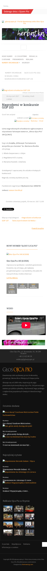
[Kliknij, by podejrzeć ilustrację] (23, 90)
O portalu (5, 544)
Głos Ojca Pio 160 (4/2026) (18, 261)
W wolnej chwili (11, 76)
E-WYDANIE (6, 59)
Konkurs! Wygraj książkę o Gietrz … (16, 491)
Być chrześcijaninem (10, 431)
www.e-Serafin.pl (15, 190)
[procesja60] (8, 525)
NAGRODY (26, 62)
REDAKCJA (33, 56)
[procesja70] (29, 525)
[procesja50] (29, 517)
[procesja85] (29, 533)
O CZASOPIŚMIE (21, 56)
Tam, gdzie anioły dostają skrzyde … (16, 434)
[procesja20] (19, 509)
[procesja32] (29, 509)
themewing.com (27, 564)
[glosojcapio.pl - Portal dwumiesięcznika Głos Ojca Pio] (23, 22)
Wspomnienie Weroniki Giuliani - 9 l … (17, 469)
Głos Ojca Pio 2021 (32, 73)
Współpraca (16, 544)
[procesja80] (19, 533)
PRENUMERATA (18, 59)
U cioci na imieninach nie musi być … (17, 445)
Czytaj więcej (12, 278)
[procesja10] (8, 509)
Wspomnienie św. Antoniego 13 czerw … (18, 480)
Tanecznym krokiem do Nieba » (24, 220)
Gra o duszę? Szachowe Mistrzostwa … (17, 423)
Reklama (26, 544)
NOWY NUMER (7, 56)
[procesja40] (19, 517)
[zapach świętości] (23, 342)
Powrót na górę (38, 228)
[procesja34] (8, 517)
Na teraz (5, 421)
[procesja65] (19, 525)
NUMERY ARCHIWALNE (10, 62)
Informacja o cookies (10, 547)
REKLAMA (29, 59)
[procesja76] (8, 533)
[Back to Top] (44, 544)
